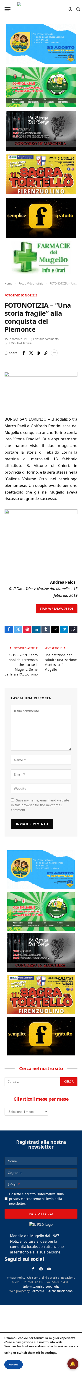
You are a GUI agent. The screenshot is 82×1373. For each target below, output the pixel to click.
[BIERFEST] (41, 87)
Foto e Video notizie (21, 295)
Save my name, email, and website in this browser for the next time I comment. (40, 805)
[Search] (77, 9)
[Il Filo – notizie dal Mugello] (40, 9)
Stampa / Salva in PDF (57, 609)
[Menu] (7, 9)
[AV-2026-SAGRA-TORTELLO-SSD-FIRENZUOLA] (41, 174)
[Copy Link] (45, 352)
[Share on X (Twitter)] (31, 352)
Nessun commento (47, 339)
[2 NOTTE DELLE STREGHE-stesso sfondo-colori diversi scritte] (41, 131)
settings (50, 1353)
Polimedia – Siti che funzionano (52, 1291)
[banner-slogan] (41, 218)
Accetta (13, 1364)
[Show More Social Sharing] (54, 352)
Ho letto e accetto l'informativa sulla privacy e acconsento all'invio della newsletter (36, 1199)
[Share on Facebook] (23, 352)
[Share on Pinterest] (38, 352)
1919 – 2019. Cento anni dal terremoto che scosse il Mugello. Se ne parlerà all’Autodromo (21, 664)
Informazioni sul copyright (41, 1286)
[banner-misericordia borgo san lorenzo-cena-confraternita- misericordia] (41, 44)
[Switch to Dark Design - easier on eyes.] (70, 9)
